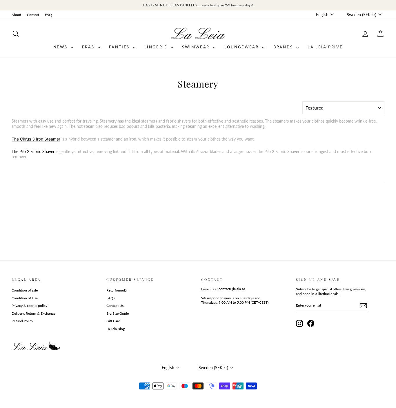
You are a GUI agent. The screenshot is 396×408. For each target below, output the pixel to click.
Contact (33, 14)
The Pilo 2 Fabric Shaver (33, 151)
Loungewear (242, 47)
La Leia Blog (115, 329)
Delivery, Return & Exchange (33, 313)
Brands (284, 47)
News (61, 47)
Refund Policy (22, 321)
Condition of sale (25, 290)
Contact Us (114, 305)
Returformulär (117, 290)
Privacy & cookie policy (29, 305)
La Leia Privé (325, 47)
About (16, 14)
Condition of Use (25, 298)
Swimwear (196, 47)
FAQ (48, 14)
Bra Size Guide (117, 313)
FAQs (110, 298)
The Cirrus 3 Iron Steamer (36, 138)
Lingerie (156, 47)
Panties (120, 47)
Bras (89, 47)
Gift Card (113, 321)
